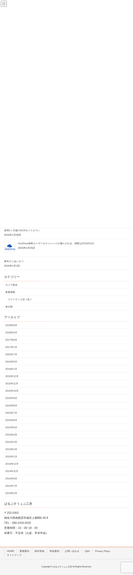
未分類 (9, 306)
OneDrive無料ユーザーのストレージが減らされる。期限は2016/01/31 (56, 243)
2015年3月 (11, 442)
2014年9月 (11, 478)
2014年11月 (11, 471)
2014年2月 (11, 493)
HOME (10, 551)
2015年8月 (11, 405)
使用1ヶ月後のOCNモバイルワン (22, 230)
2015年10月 (12, 390)
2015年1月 (11, 456)
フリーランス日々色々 (20, 299)
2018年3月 (11, 332)
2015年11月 (11, 383)
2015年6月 (11, 420)
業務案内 (24, 551)
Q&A (87, 551)
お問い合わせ (72, 551)
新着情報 (10, 292)
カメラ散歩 (11, 284)
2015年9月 (11, 398)
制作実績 (39, 551)
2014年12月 (12, 463)
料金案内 (54, 551)
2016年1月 (11, 369)
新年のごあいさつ (14, 261)
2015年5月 (11, 427)
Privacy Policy (102, 551)
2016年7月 (11, 354)
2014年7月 (11, 485)
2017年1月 (11, 347)
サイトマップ (14, 555)
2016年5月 (11, 361)
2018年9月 (11, 325)
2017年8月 (11, 339)
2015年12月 (12, 376)
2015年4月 (11, 434)
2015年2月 (11, 449)
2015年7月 (11, 412)
